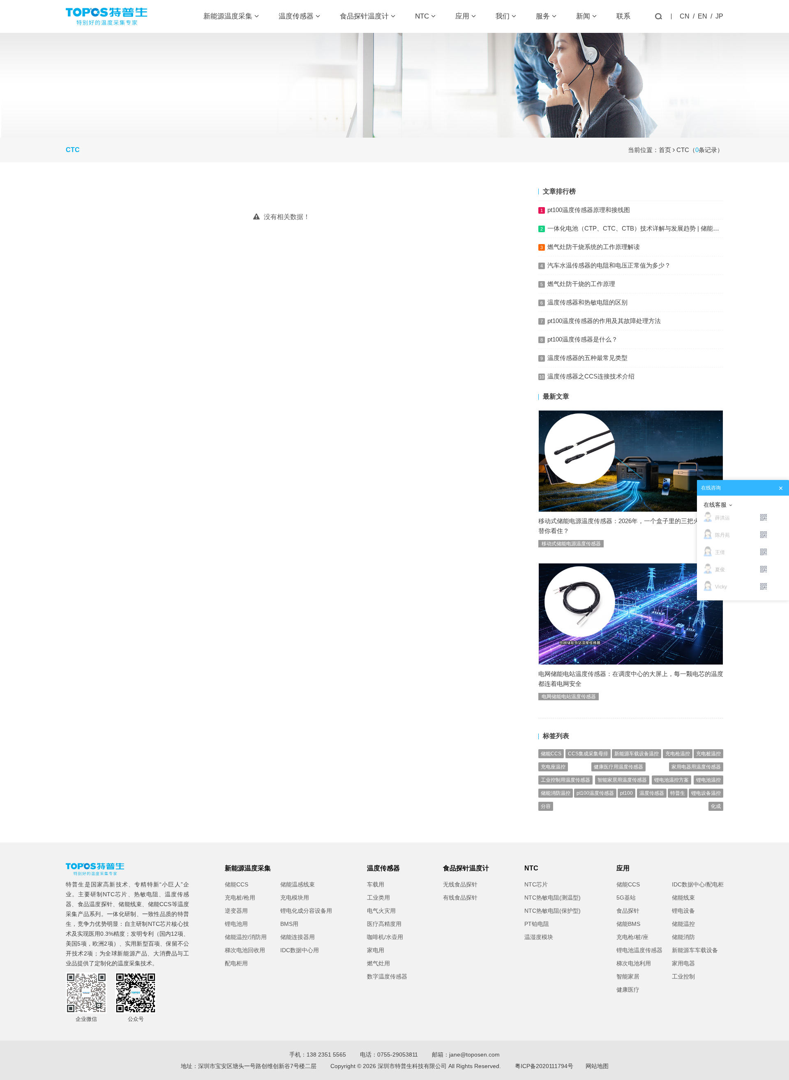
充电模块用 (294, 897)
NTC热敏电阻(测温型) (552, 897)
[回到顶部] (778, 1069)
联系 (623, 16)
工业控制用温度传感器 (565, 780)
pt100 (626, 793)
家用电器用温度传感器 (696, 767)
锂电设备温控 (706, 793)
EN (702, 16)
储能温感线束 (297, 884)
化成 (716, 806)
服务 (544, 16)
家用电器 (683, 963)
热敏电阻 (146, 894)
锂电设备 (683, 910)
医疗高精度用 (384, 924)
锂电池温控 (708, 780)
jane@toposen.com (474, 1054)
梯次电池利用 (633, 963)
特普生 (677, 793)
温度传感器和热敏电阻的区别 (587, 302)
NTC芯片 (115, 894)
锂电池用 (236, 924)
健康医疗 (627, 989)
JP (719, 16)
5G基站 (626, 897)
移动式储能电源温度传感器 (571, 544)
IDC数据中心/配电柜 (697, 884)
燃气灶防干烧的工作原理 (581, 283)
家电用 (375, 950)
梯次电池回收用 (245, 950)
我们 (504, 16)
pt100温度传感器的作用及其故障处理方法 (604, 320)
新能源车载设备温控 (636, 754)
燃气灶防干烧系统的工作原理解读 (593, 246)
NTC (423, 16)
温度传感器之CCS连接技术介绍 (590, 376)
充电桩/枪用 (240, 897)
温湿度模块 (538, 937)
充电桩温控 (708, 754)
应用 (463, 16)
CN (685, 16)
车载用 (375, 884)
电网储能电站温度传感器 (569, 696)
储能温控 (683, 924)
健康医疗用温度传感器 (618, 767)
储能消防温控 (555, 793)
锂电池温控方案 (671, 780)
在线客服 (715, 504)
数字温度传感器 (387, 976)
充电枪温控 (677, 754)
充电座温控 (553, 767)
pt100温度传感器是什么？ (582, 339)
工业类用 (378, 897)
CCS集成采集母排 (588, 754)
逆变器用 (236, 910)
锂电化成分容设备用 (306, 910)
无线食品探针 (460, 884)
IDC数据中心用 (299, 950)
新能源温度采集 (228, 16)
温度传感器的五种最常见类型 (587, 357)
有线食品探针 (460, 897)
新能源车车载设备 (695, 950)
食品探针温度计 (365, 16)
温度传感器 (297, 16)
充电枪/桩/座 (632, 937)
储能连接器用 (297, 937)
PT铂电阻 (536, 924)
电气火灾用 (381, 910)
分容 (546, 806)
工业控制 (683, 976)
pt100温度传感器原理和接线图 (588, 209)
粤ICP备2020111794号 (544, 1066)
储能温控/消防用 (246, 937)
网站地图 (597, 1066)
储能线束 (130, 904)
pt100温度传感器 (595, 793)
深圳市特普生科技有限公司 (412, 1066)
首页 (665, 149)
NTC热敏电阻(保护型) (552, 910)
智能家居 (627, 976)
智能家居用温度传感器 (622, 780)
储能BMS (628, 924)
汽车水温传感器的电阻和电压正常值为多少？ (609, 265)
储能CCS (551, 754)
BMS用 (289, 924)
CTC (682, 149)
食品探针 (627, 910)
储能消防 (683, 937)
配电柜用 (236, 963)
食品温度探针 (95, 904)
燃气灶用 (378, 963)
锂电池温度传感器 (639, 950)
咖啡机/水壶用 (385, 937)
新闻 (584, 16)
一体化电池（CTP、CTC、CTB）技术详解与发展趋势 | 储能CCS (636, 228)
